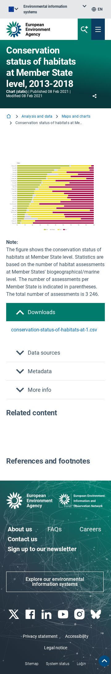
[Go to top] (104, 661)
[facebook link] (31, 614)
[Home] (9, 117)
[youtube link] (64, 614)
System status (57, 664)
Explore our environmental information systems (55, 581)
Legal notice (55, 647)
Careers (90, 529)
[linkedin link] (47, 614)
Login (81, 664)
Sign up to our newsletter (42, 549)
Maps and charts (76, 116)
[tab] (55, 312)
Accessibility (76, 636)
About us (20, 529)
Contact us (22, 539)
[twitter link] (14, 614)
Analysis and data (37, 116)
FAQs (54, 529)
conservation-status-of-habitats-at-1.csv (54, 330)
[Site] (37, 29)
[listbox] (55, 9)
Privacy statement (40, 636)
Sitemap (32, 664)
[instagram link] (80, 614)
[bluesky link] (97, 614)
